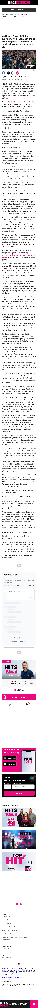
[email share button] (12, 73)
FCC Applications (8, 934)
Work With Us (7, 920)
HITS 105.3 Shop (7, 17)
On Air (17, 14)
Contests (24, 14)
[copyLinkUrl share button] (17, 73)
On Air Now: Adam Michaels (19, 676)
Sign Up (19, 793)
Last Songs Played (7, 14)
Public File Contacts (9, 927)
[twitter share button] (8, 73)
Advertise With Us (19, 17)
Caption (30, 67)
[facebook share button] (3, 73)
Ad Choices (17, 973)
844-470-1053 (20, 697)
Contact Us (6, 916)
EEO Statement (7, 923)
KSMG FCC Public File (9, 930)
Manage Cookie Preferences (11, 977)
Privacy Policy (17, 971)
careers (32, 973)
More (28, 17)
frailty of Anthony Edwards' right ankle (19, 102)
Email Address (16, 783)
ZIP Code (6, 783)
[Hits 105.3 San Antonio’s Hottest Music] (19, 3)
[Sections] (3, 2)
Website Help (6, 957)
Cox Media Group (12, 969)
